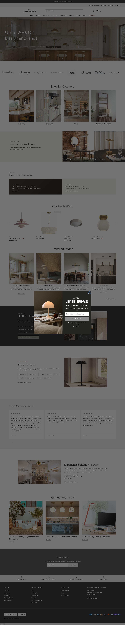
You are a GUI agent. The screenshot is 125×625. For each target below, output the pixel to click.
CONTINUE (77, 319)
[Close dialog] (89, 292)
